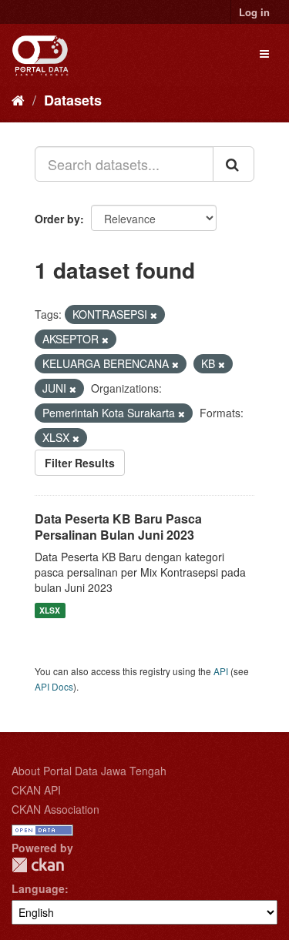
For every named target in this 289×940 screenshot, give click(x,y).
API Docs (54, 686)
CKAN (38, 865)
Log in (254, 12)
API (220, 670)
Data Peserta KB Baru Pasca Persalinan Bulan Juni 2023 (118, 527)
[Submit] (233, 164)
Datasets (73, 100)
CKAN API (36, 790)
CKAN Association (55, 809)
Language (38, 888)
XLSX (49, 610)
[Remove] (153, 315)
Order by (57, 218)
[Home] (18, 99)
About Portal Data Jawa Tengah (89, 770)
